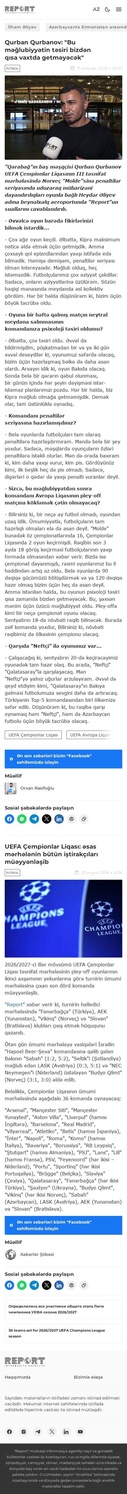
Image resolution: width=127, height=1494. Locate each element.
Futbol (12, 68)
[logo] (20, 9)
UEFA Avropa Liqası (90, 734)
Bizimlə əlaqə (88, 1377)
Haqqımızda (17, 1377)
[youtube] (80, 1431)
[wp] (22, 819)
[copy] (84, 819)
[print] (71, 819)
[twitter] (46, 819)
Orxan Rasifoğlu (37, 788)
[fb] (9, 819)
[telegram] (34, 819)
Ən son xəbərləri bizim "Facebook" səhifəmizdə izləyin (54, 759)
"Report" (15, 1004)
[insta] (23, 1431)
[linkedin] (59, 819)
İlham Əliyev (22, 27)
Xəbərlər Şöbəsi (37, 1254)
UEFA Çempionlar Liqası (33, 734)
